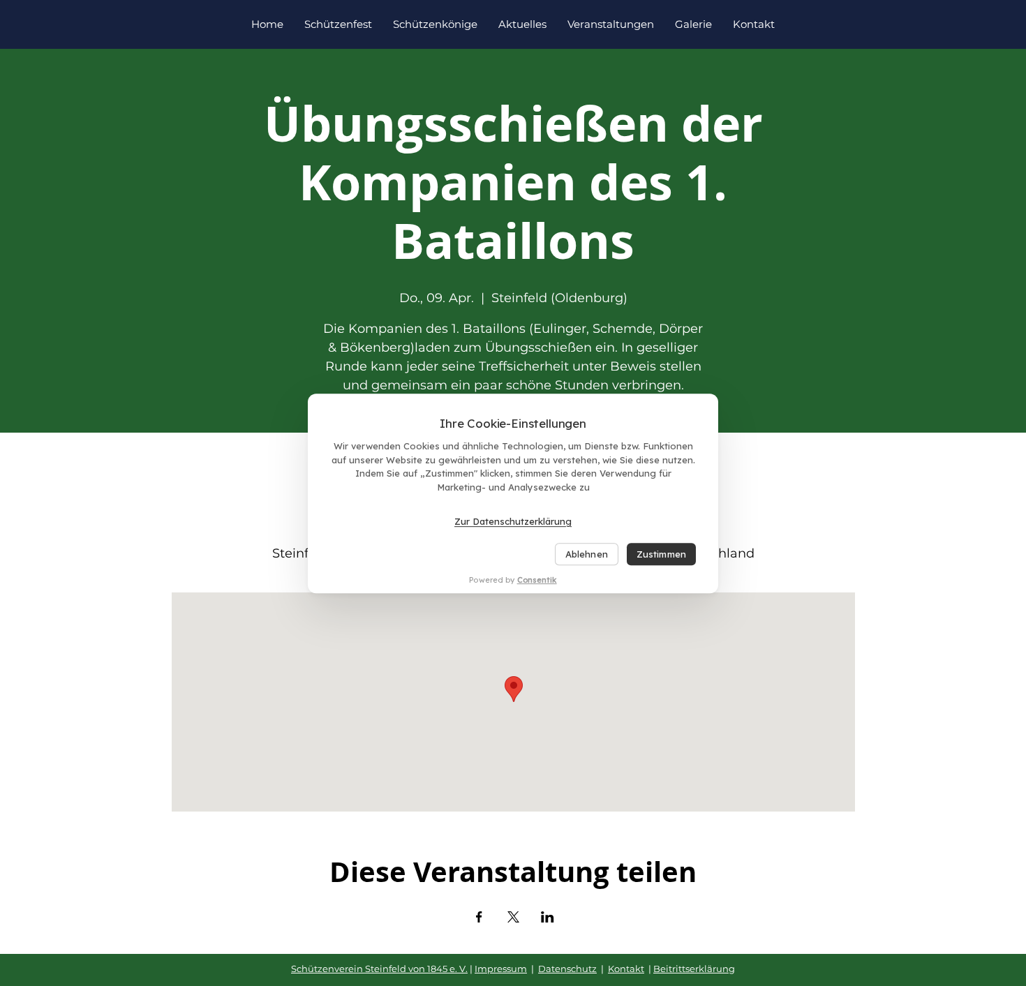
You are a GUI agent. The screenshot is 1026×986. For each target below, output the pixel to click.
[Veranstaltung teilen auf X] (513, 916)
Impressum (501, 968)
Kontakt (626, 968)
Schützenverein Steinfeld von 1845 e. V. (379, 968)
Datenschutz (567, 968)
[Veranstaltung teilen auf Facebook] (479, 916)
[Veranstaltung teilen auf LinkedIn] (547, 916)
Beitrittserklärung (694, 968)
